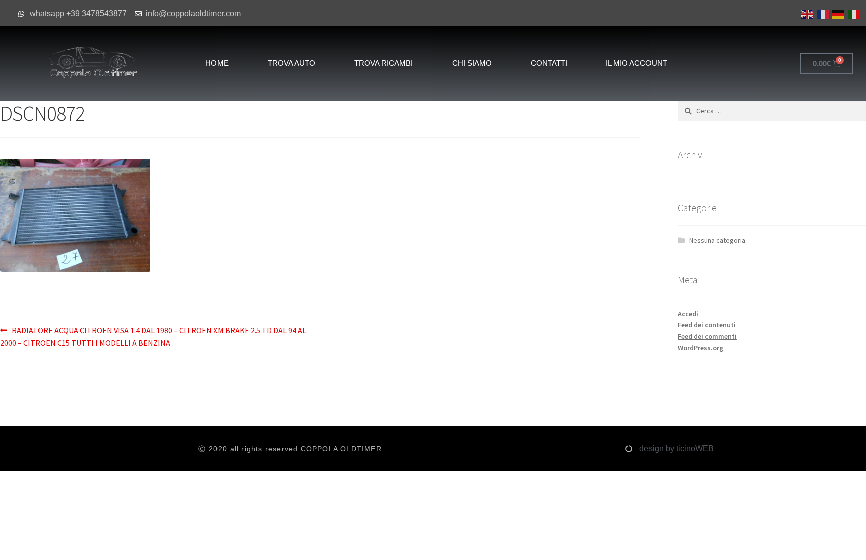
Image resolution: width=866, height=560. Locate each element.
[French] (822, 13)
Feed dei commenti (707, 336)
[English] (806, 13)
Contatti (549, 63)
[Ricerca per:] (772, 110)
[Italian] (853, 13)
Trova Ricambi (383, 63)
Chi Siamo (472, 63)
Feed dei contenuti (707, 324)
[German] (837, 13)
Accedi (688, 313)
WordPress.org (700, 347)
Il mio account (636, 63)
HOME (217, 63)
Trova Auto (291, 63)
